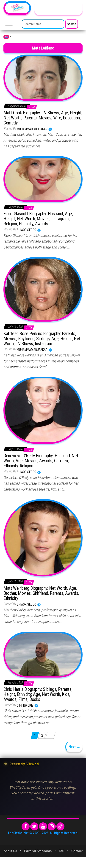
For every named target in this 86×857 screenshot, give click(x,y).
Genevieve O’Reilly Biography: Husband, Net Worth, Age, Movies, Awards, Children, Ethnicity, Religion (40, 460)
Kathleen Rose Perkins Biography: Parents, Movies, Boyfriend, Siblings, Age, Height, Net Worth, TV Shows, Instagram (41, 338)
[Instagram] (52, 826)
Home (6, 37)
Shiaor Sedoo (27, 230)
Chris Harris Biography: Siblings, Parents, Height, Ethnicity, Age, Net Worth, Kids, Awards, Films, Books (37, 694)
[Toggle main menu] (9, 24)
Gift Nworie (25, 705)
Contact (77, 851)
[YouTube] (43, 826)
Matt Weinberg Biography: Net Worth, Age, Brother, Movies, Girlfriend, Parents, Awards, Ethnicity (41, 593)
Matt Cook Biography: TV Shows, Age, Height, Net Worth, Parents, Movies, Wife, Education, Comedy (42, 118)
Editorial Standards (38, 851)
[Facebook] (26, 826)
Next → (74, 747)
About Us (10, 851)
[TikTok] (60, 826)
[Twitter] (34, 826)
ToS (61, 851)
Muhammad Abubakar (32, 129)
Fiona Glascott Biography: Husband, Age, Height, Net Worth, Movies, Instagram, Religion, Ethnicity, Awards (38, 218)
